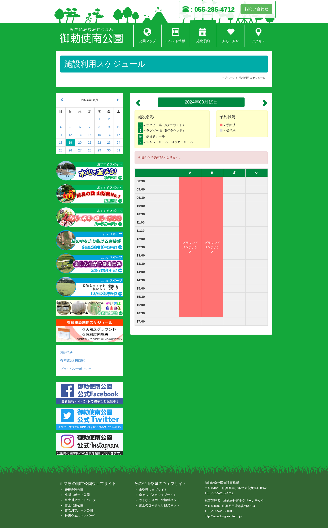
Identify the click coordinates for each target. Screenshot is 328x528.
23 (109, 142)
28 (89, 150)
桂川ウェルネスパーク (80, 515)
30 (109, 150)
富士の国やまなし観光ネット (159, 505)
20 (80, 142)
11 (60, 135)
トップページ (227, 77)
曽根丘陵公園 (74, 489)
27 (80, 150)
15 (99, 135)
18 (60, 142)
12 (70, 135)
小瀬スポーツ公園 (77, 495)
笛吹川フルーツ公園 (79, 510)
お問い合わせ (256, 9)
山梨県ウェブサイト (153, 489)
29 (99, 150)
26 (70, 150)
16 (109, 135)
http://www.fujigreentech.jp (223, 516)
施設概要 (66, 352)
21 (89, 142)
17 (118, 135)
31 (118, 150)
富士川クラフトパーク (80, 500)
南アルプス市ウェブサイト (157, 495)
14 (89, 135)
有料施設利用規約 (72, 360)
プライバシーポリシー (75, 369)
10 (118, 127)
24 (118, 142)
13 (80, 135)
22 (99, 142)
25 (60, 150)
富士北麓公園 (74, 505)
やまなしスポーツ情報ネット (159, 500)
